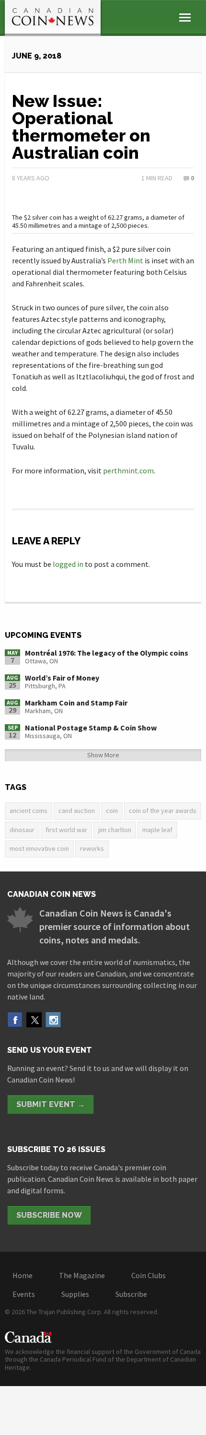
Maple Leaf (157, 829)
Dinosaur (22, 829)
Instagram (53, 1019)
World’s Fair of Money (62, 677)
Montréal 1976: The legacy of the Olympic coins (106, 653)
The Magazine (82, 1275)
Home (22, 1275)
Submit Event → (50, 1104)
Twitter (34, 1019)
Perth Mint (125, 260)
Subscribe (131, 1294)
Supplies (75, 1294)
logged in (68, 564)
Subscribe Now (49, 1215)
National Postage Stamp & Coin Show (91, 727)
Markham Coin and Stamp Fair (76, 702)
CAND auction (76, 810)
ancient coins (28, 810)
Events (23, 1294)
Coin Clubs (148, 1275)
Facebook (15, 1019)
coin (112, 810)
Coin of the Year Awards (162, 810)
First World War (66, 829)
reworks (92, 848)
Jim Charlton (114, 829)
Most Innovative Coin (39, 848)
